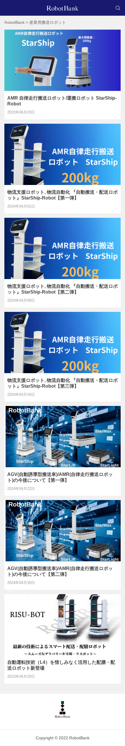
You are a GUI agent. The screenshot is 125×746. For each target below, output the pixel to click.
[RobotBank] (62, 8)
